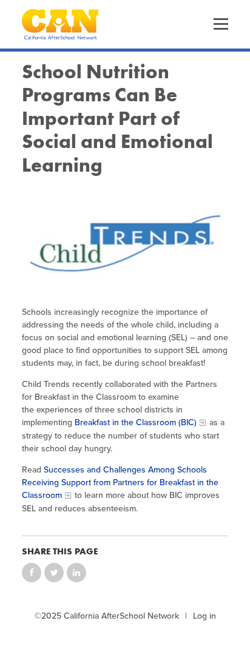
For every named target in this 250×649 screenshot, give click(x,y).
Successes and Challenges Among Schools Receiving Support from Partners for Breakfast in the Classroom (120, 482)
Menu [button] (220, 24)
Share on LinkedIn (76, 572)
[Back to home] (60, 24)
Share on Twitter (54, 572)
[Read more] (125, 241)
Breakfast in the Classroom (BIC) (136, 422)
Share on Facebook (31, 572)
